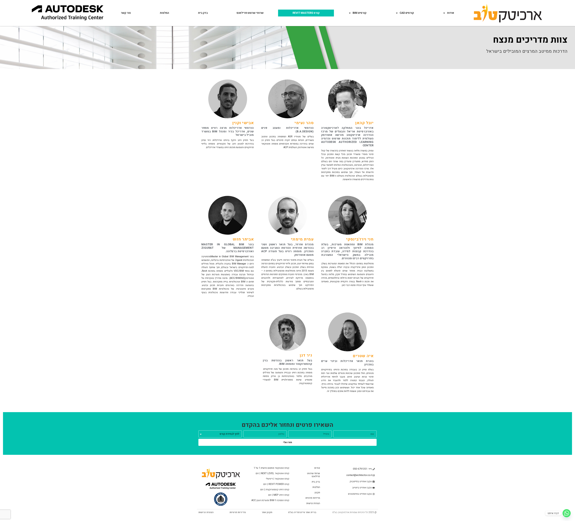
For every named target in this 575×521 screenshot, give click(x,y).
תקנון (317, 492)
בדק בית (203, 13)
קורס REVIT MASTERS (306, 13)
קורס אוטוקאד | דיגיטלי (277, 479)
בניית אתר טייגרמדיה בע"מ (302, 512)
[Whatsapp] (567, 513)
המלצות (164, 13)
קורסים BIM (359, 13)
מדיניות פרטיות (312, 498)
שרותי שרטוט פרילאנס (250, 13)
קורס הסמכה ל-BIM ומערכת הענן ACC (270, 500)
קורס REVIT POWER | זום (276, 484)
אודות (450, 13)
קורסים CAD (407, 13)
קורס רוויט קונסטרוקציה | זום (274, 489)
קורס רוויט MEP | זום (278, 495)
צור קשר (126, 13)
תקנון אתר (267, 512)
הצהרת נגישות (313, 503)
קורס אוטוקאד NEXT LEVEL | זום (272, 473)
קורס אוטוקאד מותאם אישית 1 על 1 (271, 468)
